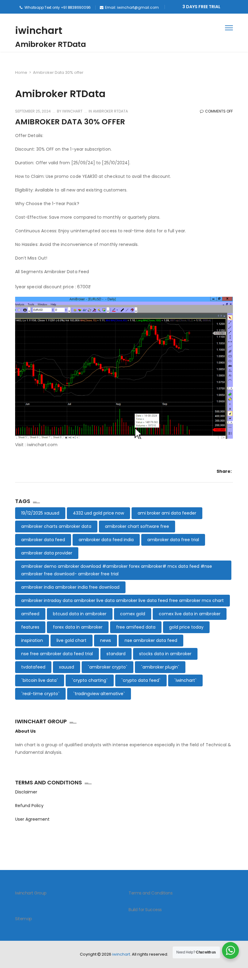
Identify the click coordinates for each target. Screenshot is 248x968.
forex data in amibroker (78, 627)
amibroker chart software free (137, 526)
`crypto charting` (90, 680)
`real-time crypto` (40, 694)
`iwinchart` (185, 680)
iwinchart (38, 30)
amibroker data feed (43, 540)
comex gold (132, 614)
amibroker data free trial (173, 540)
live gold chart (71, 640)
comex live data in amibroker (189, 614)
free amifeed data (135, 627)
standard (116, 654)
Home (21, 72)
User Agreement (32, 819)
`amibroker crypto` (107, 667)
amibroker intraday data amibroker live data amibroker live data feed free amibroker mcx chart (122, 600)
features (30, 627)
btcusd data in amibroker (79, 614)
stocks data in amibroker (165, 654)
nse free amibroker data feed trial (57, 654)
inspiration (32, 640)
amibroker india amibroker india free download (70, 587)
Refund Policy (29, 806)
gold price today (186, 627)
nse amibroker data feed (151, 640)
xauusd (66, 667)
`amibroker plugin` (160, 667)
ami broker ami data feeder (167, 513)
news (105, 640)
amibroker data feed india (106, 540)
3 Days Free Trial (201, 7)
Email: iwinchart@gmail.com (132, 7)
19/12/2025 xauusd (40, 513)
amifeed (30, 614)
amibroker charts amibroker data (56, 526)
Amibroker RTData (110, 111)
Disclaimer (26, 792)
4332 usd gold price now (98, 513)
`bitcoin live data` (39, 680)
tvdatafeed (33, 667)
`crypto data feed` (141, 680)
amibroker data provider (46, 553)
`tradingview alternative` (99, 694)
